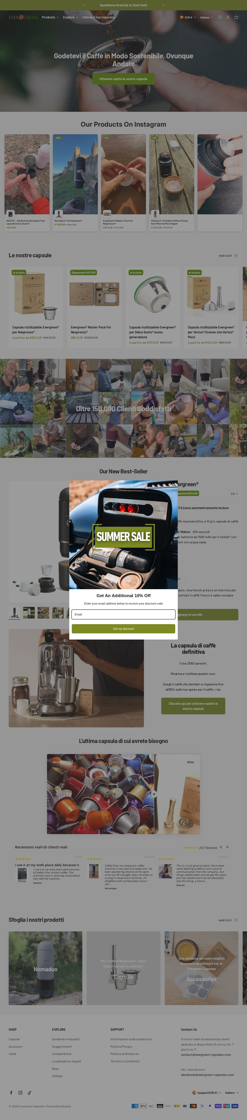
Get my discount (123, 628)
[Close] (173, 484)
